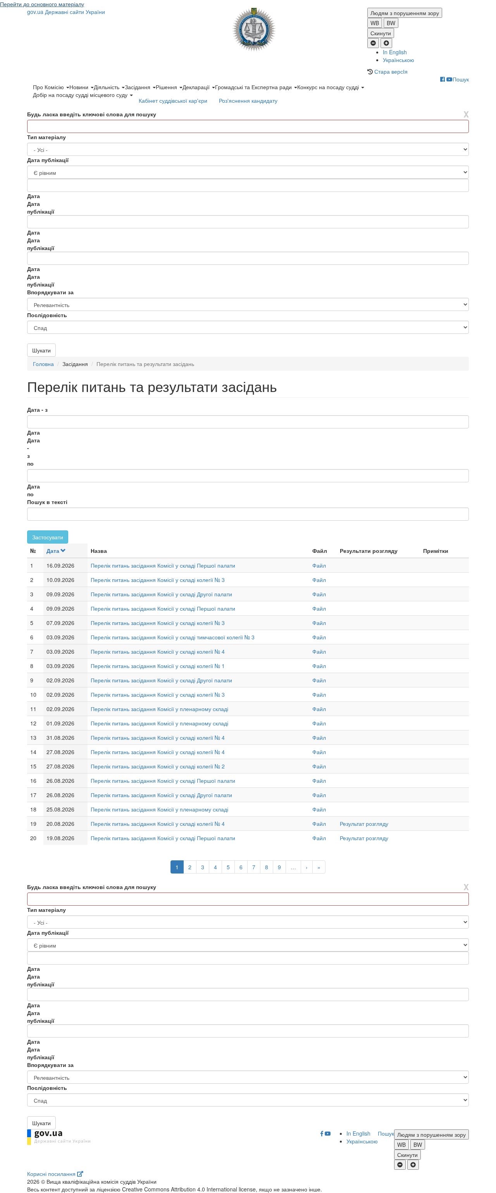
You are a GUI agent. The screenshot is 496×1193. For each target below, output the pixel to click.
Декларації (197, 87)
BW (391, 23)
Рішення (167, 87)
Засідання (138, 87)
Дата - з (37, 409)
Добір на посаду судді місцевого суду (81, 94)
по (30, 463)
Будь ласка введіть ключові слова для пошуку (91, 114)
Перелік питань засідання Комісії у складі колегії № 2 (158, 766)
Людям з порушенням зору (404, 13)
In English (395, 52)
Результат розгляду (364, 823)
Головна (43, 364)
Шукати (41, 350)
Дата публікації (48, 160)
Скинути (380, 33)
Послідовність (47, 315)
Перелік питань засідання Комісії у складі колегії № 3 (158, 580)
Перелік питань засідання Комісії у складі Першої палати (163, 565)
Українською (398, 60)
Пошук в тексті (47, 502)
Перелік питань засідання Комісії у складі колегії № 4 (158, 651)
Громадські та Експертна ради (254, 87)
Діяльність (107, 87)
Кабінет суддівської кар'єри (173, 100)
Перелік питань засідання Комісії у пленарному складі (159, 709)
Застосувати (47, 537)
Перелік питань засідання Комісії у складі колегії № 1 (158, 666)
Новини (79, 87)
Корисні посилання (52, 1173)
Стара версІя (391, 71)
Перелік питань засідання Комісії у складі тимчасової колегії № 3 (173, 637)
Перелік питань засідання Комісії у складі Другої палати (161, 594)
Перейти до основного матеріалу (42, 4)
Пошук (461, 79)
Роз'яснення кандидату (248, 100)
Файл (319, 565)
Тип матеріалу (46, 137)
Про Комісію (49, 87)
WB (374, 23)
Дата (52, 550)
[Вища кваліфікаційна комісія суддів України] (248, 29)
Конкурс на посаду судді (328, 87)
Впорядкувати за (50, 292)
